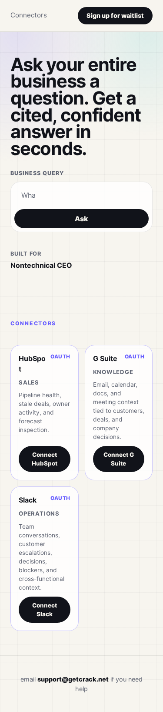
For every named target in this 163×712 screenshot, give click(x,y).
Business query (37, 173)
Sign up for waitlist (115, 15)
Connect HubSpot (44, 459)
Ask (81, 218)
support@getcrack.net (73, 679)
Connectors (28, 15)
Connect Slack (44, 610)
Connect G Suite (118, 459)
